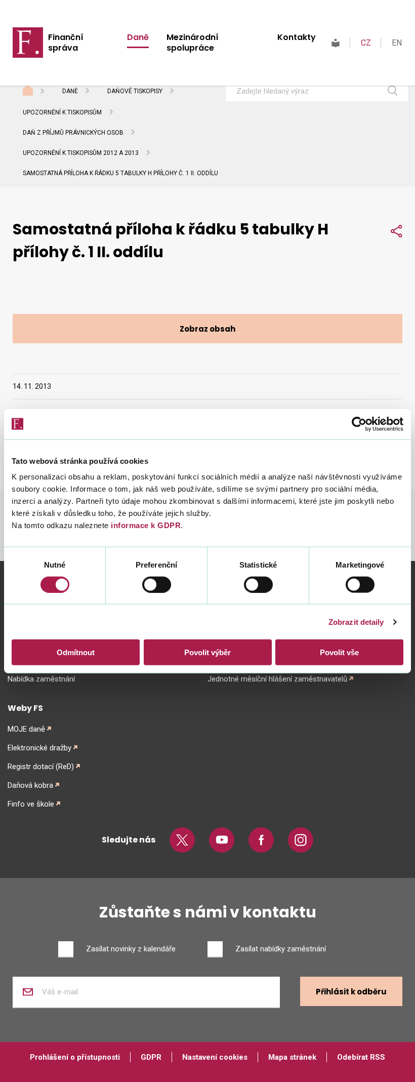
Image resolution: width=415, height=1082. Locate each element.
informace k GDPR (145, 525)
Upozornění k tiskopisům (62, 112)
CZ (366, 43)
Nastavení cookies (214, 1057)
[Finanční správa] (28, 42)
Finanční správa (66, 42)
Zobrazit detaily (356, 621)
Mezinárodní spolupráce (193, 42)
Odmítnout (76, 652)
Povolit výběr (207, 652)
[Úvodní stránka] (37, 91)
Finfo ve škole (31, 804)
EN (397, 43)
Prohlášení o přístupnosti (75, 1057)
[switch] (156, 584)
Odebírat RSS (361, 1057)
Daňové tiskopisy (134, 91)
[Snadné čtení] (335, 42)
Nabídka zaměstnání (41, 679)
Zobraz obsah (207, 329)
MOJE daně (26, 729)
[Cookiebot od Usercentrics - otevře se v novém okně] (359, 423)
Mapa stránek (292, 1057)
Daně (138, 37)
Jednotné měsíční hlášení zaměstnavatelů (277, 679)
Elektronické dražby (39, 747)
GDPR (151, 1057)
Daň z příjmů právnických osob (73, 132)
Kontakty (296, 37)
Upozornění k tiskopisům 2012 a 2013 (81, 152)
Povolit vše (339, 652)
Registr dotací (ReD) (41, 766)
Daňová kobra (30, 785)
